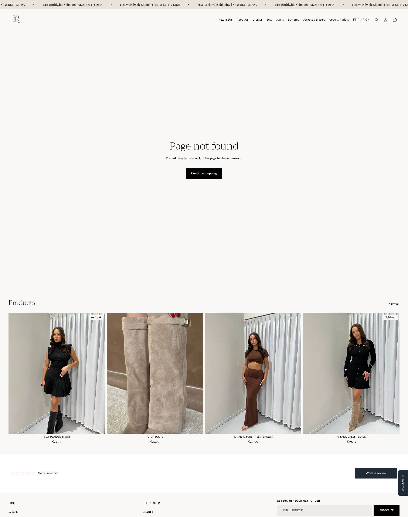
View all (394, 304)
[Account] (385, 19)
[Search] (376, 19)
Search (13, 512)
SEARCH (148, 512)
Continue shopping (204, 173)
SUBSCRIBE (387, 510)
